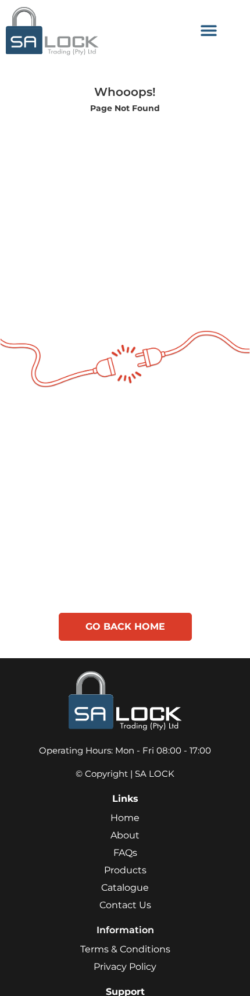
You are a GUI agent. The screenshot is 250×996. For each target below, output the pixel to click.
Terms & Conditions (125, 949)
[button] (208, 30)
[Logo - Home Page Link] (83, 30)
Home (125, 817)
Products (125, 870)
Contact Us (125, 905)
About (125, 835)
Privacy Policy (125, 966)
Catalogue (125, 887)
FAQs (125, 852)
